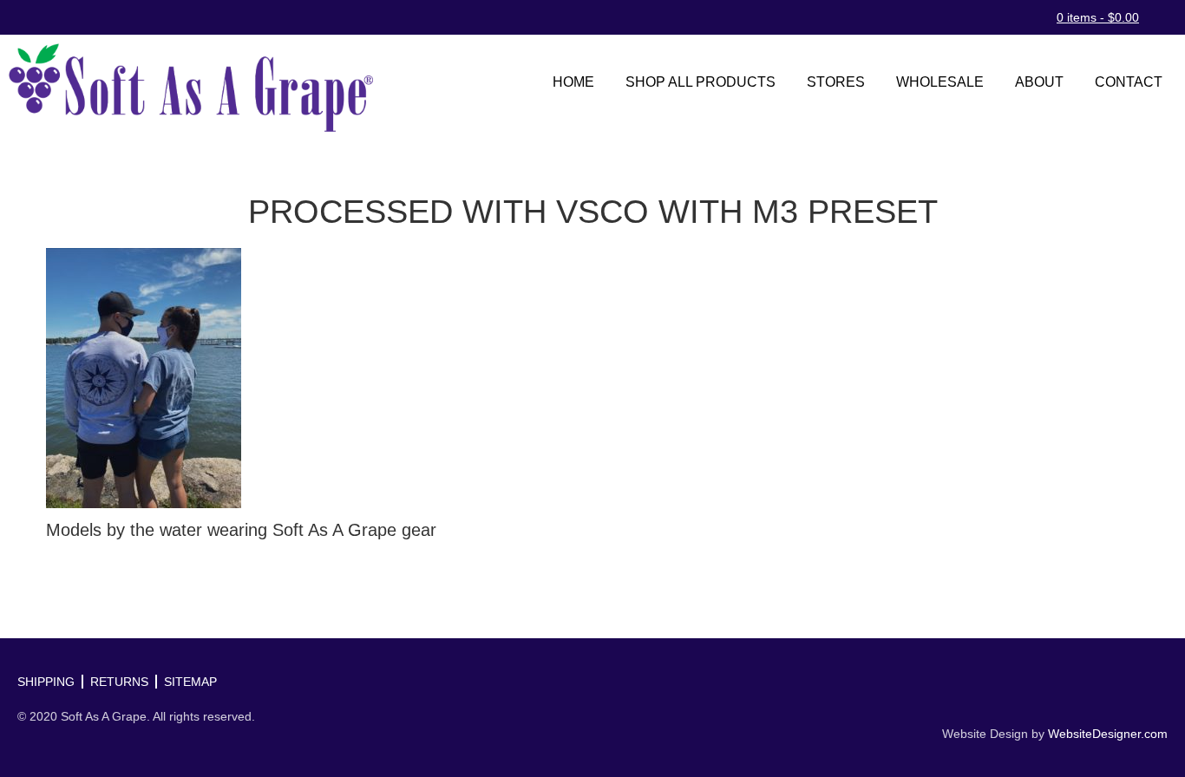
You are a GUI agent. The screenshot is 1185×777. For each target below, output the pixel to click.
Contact (1128, 82)
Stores (836, 82)
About (1039, 82)
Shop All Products (700, 82)
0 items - (1098, 17)
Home (573, 82)
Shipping (46, 682)
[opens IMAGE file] (143, 376)
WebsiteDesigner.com (1108, 734)
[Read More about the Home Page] (191, 87)
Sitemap (190, 682)
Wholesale (940, 82)
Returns (119, 682)
